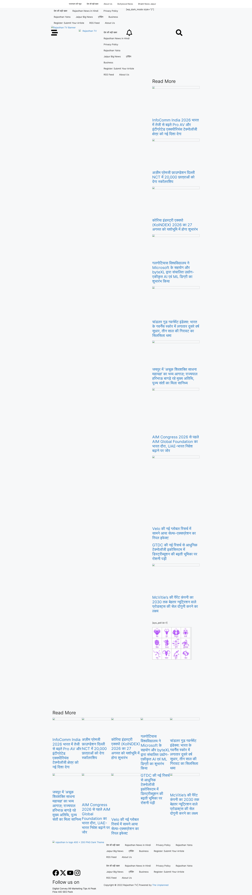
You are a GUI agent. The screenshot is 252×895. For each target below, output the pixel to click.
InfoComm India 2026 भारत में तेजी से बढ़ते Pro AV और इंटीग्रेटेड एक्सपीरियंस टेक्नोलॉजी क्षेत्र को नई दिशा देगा (175, 127)
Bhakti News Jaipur (147, 4)
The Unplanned (160, 885)
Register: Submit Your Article (69, 23)
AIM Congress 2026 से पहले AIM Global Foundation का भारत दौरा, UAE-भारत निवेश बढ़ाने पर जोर (175, 444)
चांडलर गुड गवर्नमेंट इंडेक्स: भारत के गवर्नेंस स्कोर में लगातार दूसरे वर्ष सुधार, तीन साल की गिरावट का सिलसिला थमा (175, 329)
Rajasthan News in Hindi (85, 11)
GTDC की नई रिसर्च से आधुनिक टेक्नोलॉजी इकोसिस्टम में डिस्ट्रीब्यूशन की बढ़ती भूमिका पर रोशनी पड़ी (174, 552)
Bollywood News (125, 4)
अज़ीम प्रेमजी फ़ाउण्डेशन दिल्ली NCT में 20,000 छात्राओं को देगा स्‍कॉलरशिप (173, 177)
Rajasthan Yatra (62, 17)
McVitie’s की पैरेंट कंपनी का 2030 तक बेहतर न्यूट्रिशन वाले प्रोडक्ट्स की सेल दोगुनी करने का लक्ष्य (175, 604)
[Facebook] (55, 873)
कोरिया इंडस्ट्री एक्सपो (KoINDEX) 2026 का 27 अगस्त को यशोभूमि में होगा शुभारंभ (175, 225)
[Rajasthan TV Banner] (63, 27)
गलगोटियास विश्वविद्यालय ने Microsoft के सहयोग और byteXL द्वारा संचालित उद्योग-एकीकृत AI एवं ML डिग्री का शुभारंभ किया (173, 272)
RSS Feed (94, 23)
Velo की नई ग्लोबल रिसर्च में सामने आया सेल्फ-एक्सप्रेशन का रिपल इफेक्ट (174, 533)
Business (113, 17)
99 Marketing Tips (77, 888)
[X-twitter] (63, 873)
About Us (108, 4)
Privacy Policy (111, 11)
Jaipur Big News (84, 17)
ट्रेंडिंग (100, 17)
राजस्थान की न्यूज (75, 4)
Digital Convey (60, 888)
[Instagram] (77, 873)
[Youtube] (70, 873)
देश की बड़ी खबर (92, 4)
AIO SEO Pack (65, 892)
